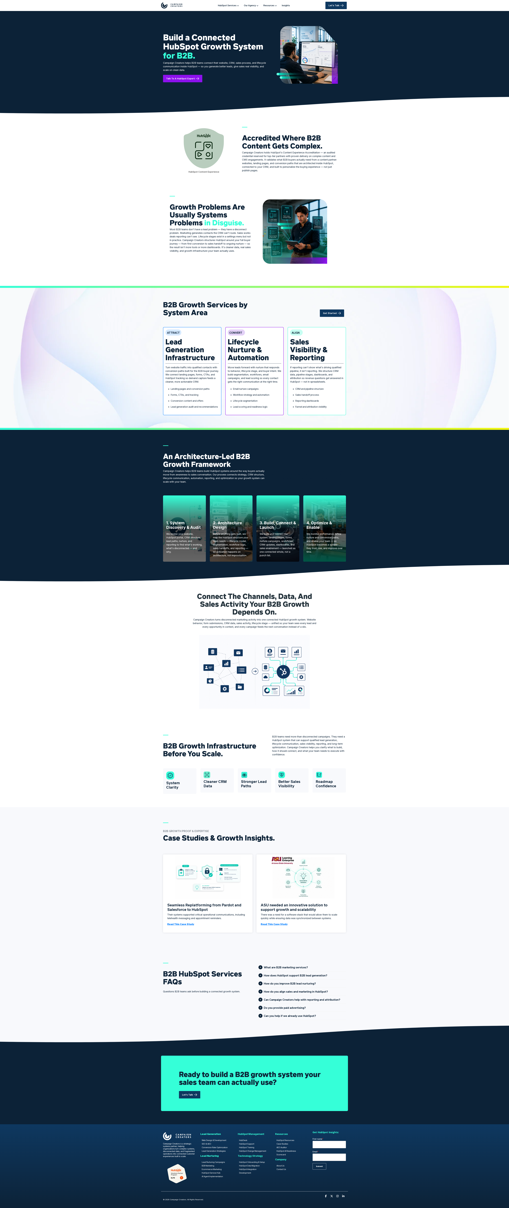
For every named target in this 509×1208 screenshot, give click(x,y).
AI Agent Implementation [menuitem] (212, 1176)
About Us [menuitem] (280, 1166)
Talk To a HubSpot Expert (180, 78)
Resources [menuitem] (268, 5)
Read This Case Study (180, 924)
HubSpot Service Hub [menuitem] (211, 1173)
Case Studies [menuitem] (282, 1144)
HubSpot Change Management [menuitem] (252, 1151)
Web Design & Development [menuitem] (214, 1140)
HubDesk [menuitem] (243, 1140)
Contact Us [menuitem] (281, 1169)
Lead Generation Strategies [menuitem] (214, 1151)
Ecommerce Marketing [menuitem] (212, 1169)
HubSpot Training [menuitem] (246, 1147)
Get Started (330, 313)
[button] (326, 1196)
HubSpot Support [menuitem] (246, 1144)
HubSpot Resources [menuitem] (285, 1140)
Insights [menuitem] (286, 5)
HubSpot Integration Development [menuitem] (247, 1171)
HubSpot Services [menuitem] (227, 5)
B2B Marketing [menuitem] (208, 1166)
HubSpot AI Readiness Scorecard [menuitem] (286, 1153)
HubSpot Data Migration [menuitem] (249, 1166)
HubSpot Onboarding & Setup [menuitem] (252, 1162)
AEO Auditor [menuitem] (282, 1147)
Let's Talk (334, 5)
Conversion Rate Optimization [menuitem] (215, 1147)
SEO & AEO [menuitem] (206, 1144)
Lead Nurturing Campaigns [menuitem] (213, 1162)
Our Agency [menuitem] (250, 5)
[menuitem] (210, 1135)
